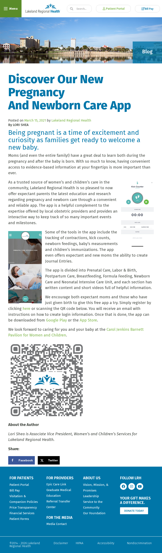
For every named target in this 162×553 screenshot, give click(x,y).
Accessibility (105, 543)
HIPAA (79, 543)
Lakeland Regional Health (71, 120)
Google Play (56, 320)
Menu (13, 9)
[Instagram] (131, 486)
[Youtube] (139, 486)
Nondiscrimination (139, 543)
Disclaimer (61, 543)
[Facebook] (123, 486)
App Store (88, 320)
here (26, 308)
